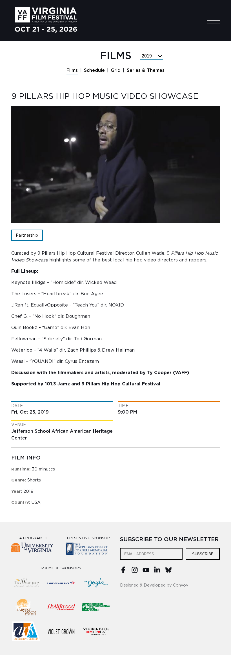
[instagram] (134, 572)
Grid (116, 70)
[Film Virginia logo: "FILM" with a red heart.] (96, 631)
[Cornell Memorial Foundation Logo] (88, 550)
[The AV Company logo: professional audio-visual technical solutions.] (26, 583)
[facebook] (123, 572)
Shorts (34, 480)
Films (72, 70)
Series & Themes (146, 70)
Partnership (27, 235)
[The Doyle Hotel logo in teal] (96, 583)
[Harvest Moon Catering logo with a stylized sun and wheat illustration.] (26, 607)
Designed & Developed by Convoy (154, 585)
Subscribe (203, 554)
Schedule (94, 70)
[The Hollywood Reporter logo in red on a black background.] (61, 607)
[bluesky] (168, 572)
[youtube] (146, 572)
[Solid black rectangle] (61, 631)
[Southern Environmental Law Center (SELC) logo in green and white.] (96, 607)
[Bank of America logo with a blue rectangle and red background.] (61, 583)
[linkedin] (157, 572)
